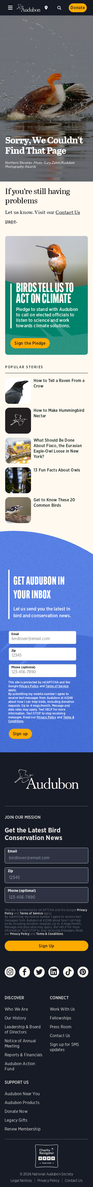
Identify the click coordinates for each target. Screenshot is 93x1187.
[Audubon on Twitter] (39, 972)
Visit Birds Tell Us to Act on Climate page (46, 295)
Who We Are (16, 1009)
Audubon (28, 8)
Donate (78, 7)
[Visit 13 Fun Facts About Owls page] (46, 480)
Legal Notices (21, 1180)
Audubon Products (22, 1102)
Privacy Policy (46, 717)
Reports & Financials (24, 1054)
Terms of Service (56, 686)
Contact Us (60, 1035)
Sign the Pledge (30, 343)
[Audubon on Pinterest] (83, 972)
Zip (13, 650)
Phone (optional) (23, 667)
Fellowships (61, 1018)
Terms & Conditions (49, 934)
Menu (10, 8)
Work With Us (62, 1009)
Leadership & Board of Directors (23, 1029)
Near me (47, 7)
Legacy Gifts (16, 1120)
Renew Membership (23, 1129)
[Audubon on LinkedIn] (53, 972)
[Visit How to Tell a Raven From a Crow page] (46, 391)
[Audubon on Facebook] (24, 972)
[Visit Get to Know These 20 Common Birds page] (46, 510)
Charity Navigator (46, 1153)
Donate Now (16, 1111)
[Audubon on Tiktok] (68, 972)
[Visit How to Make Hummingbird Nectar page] (46, 421)
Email (15, 634)
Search (59, 7)
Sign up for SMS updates (64, 1047)
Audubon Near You (22, 1093)
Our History (15, 1018)
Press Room (61, 1026)
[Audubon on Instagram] (10, 972)
